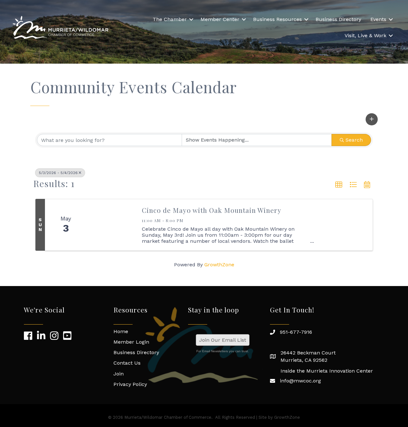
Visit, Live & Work (365, 35)
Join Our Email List (222, 340)
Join (118, 374)
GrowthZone (219, 265)
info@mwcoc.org (300, 381)
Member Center (219, 19)
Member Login (131, 342)
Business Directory (338, 19)
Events (378, 19)
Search (354, 140)
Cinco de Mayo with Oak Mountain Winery (211, 210)
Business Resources (277, 19)
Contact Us (127, 363)
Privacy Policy (130, 384)
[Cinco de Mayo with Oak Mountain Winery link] (110, 225)
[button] (372, 119)
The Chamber (170, 19)
